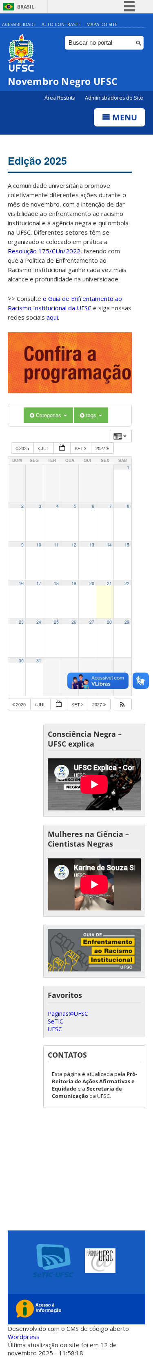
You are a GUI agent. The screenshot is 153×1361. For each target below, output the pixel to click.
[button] (122, 704)
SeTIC (55, 1021)
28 (109, 622)
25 (56, 622)
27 (91, 622)
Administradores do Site (114, 97)
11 (56, 545)
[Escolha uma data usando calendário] (62, 448)
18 (56, 583)
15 (126, 545)
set (79, 448)
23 (21, 622)
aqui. (53, 317)
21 (109, 583)
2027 (100, 448)
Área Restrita (60, 97)
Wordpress (24, 1337)
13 (91, 545)
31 (38, 661)
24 (38, 622)
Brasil (25, 6)
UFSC (55, 1029)
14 (109, 545)
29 (126, 622)
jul (45, 448)
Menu (123, 117)
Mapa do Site (102, 24)
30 (21, 661)
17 (38, 583)
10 (38, 545)
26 (73, 622)
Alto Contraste (61, 24)
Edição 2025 (37, 160)
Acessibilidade (19, 24)
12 (73, 545)
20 (91, 583)
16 (21, 583)
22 (126, 583)
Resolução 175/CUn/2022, (45, 251)
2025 (24, 448)
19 (73, 583)
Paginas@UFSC (68, 1013)
